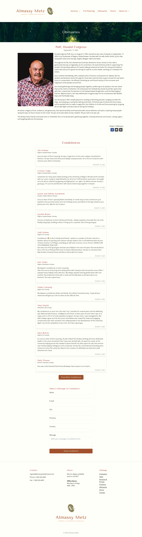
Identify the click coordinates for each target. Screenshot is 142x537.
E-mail (51, 401)
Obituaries (102, 11)
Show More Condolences (71, 377)
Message (52, 435)
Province (52, 418)
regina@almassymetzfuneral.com (42, 474)
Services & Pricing (103, 480)
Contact (102, 493)
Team (101, 477)
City (50, 409)
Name (51, 392)
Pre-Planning (89, 11)
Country (52, 426)
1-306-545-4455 (40, 477)
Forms (113, 11)
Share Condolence (71, 451)
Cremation (103, 474)
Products (102, 484)
